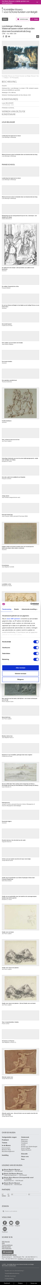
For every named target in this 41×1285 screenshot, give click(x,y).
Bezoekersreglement (8, 1151)
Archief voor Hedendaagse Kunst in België (29, 1147)
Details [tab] (16, 609)
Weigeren (20, 679)
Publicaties (24, 1141)
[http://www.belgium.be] (9, 1195)
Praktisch (5, 1140)
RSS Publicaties (6, 1248)
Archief (23, 1145)
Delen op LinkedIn (6, 36)
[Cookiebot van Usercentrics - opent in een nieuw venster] (30, 604)
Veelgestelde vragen (9, 1137)
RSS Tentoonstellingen (7, 1244)
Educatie (24, 1154)
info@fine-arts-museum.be (26, 1259)
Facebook (4, 1225)
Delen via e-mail (9, 36)
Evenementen (6, 1148)
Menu (5, 19)
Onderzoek (25, 1137)
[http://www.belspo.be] (4, 1195)
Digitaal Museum (26, 1150)
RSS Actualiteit (6, 1247)
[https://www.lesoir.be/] (19, 1194)
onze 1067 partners (13, 618)
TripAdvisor (5, 1232)
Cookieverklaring (9, 1278)
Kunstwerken (37, 36)
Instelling (5, 1155)
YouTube (11, 1225)
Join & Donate (24, 19)
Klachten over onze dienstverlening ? (14, 1270)
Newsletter (8, 1252)
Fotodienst (24, 1143)
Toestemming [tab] (6, 609)
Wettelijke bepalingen (10, 1276)
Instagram (17, 1225)
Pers (23, 1159)
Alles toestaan (20, 668)
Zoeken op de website (3, 1211)
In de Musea (6, 1145)
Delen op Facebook (3, 36)
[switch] (36, 647)
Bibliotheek (24, 1139)
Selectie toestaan (20, 673)
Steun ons (25, 1156)
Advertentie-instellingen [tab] (30, 609)
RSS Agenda (6, 1241)
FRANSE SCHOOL (8, 108)
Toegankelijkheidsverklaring (12, 1273)
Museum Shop (6, 1149)
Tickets (36, 19)
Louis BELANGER (8, 104)
